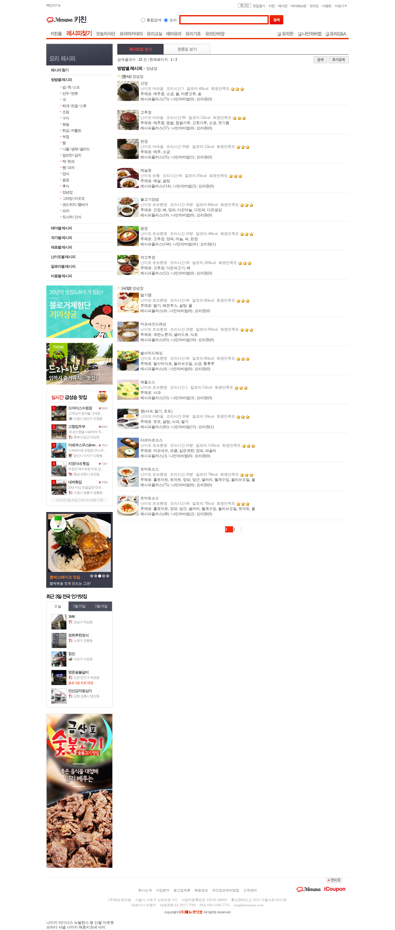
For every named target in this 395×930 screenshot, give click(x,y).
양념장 (67, 192)
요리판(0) (204, 99)
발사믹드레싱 (151, 353)
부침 (65, 137)
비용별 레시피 (61, 276)
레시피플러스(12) (154, 273)
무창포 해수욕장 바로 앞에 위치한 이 (93, 469)
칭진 (71, 654)
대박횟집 (75, 482)
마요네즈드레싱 (153, 324)
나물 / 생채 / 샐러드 (76, 149)
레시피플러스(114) (155, 186)
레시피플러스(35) (154, 157)
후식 (65, 186)
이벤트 (326, 6)
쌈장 (144, 228)
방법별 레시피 (61, 79)
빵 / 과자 (68, 167)
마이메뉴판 (298, 6)
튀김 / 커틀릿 (71, 130)
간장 (144, 83)
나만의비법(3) (184, 186)
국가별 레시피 (61, 238)
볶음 (65, 124)
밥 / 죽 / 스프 (71, 87)
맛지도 (314, 6)
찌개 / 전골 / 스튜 (74, 106)
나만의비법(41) (185, 244)
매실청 (146, 170)
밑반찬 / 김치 (71, 155)
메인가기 (52, 5)
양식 (65, 174)
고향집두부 (76, 426)
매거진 (282, 6)
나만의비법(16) (183, 340)
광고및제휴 (181, 890)
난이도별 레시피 (63, 257)
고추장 (146, 112)
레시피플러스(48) (154, 514)
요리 (173, 20)
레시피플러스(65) (154, 340)
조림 (65, 112)
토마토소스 (149, 469)
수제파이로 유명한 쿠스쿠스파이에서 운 (95, 450)
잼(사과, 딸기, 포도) (156, 411)
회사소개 (145, 890)
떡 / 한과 (68, 161)
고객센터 (250, 890)
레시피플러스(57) (154, 128)
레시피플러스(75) (154, 99)
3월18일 (101, 606)
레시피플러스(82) (154, 427)
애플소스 (147, 382)
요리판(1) (208, 244)
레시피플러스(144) (155, 244)
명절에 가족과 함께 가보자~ (71, 583)
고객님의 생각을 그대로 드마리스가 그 (94, 413)
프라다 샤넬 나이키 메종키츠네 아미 (76, 927)
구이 (65, 118)
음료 (65, 180)
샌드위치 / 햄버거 (75, 204)
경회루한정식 (78, 635)
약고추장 (147, 257)
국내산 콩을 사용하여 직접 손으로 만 (93, 432)
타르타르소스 (151, 440)
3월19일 (79, 606)
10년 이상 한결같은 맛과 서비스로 (91, 487)
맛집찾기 (259, 6)
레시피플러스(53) (154, 398)
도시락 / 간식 (71, 217)
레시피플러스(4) (153, 311)
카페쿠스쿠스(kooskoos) (86, 445)
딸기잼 (146, 295)
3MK (71, 617)
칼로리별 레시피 (63, 266)
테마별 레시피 (61, 228)
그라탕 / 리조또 (73, 198)
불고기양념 (149, 199)
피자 (65, 211)
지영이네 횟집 (78, 463)
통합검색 (154, 20)
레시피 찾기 (60, 70)
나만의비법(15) (183, 427)
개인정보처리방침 (225, 890)
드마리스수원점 (80, 408)
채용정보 (201, 890)
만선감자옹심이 (80, 691)
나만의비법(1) (182, 157)
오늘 (57, 606)
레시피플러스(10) (154, 215)
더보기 (340, 6)
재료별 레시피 (61, 247)
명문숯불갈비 (78, 672)
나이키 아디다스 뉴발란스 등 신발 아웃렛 (80, 922)
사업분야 (162, 890)
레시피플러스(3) (153, 456)
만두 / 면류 (70, 93)
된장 (144, 141)
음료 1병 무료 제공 (80, 683)
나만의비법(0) (182, 99)
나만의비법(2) (182, 514)
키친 (271, 6)
